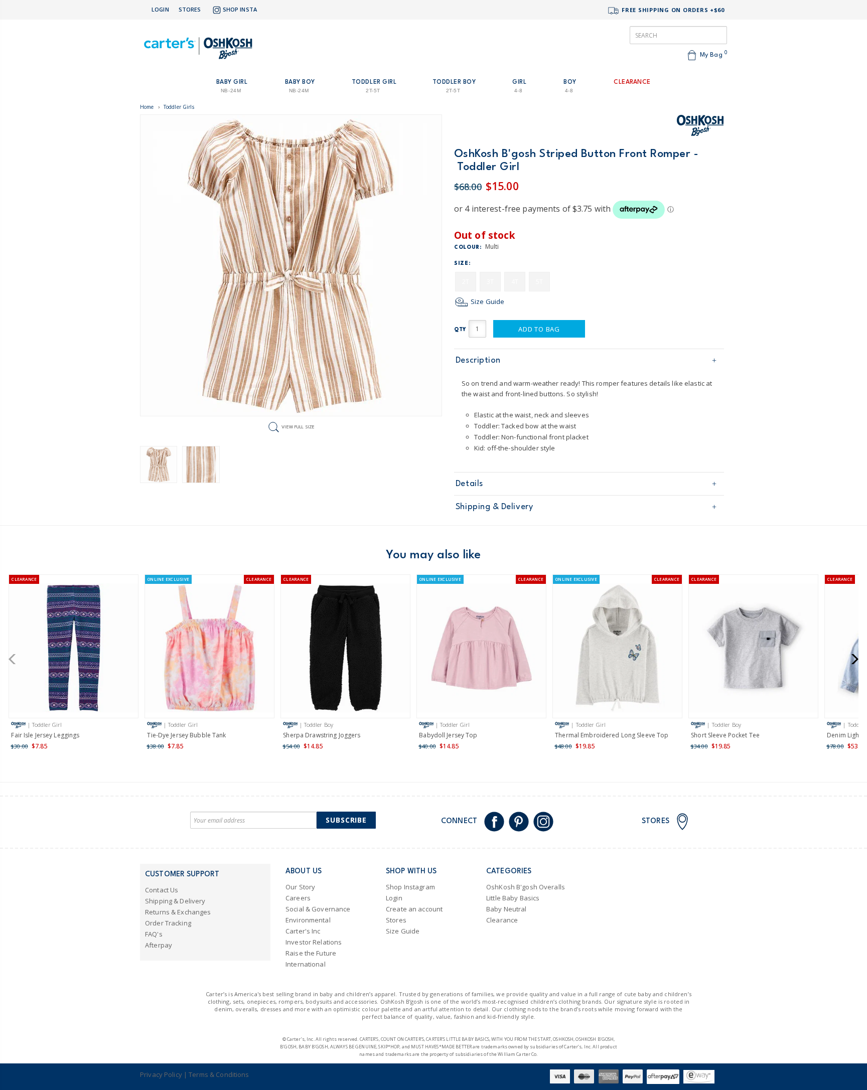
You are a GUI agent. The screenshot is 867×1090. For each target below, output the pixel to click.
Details (469, 484)
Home (147, 106)
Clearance (502, 919)
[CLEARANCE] (73, 650)
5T (539, 281)
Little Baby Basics (512, 897)
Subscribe (346, 820)
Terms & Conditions (219, 1074)
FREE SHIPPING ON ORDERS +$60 (672, 10)
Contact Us (161, 889)
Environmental (308, 919)
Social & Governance (317, 908)
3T (490, 281)
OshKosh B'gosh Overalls (525, 886)
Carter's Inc (303, 931)
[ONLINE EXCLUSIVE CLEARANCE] (209, 650)
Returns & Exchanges (178, 911)
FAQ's (154, 934)
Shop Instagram (410, 886)
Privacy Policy (161, 1074)
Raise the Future (310, 953)
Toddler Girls (179, 106)
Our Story (300, 886)
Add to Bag (539, 329)
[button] (15, 659)
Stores (190, 9)
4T (514, 281)
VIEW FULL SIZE (298, 426)
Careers (298, 897)
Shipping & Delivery (494, 507)
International (305, 964)
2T (465, 281)
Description (478, 360)
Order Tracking (168, 922)
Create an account (414, 908)
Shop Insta (240, 9)
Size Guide (486, 301)
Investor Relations (313, 942)
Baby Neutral (506, 908)
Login (160, 9)
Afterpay (158, 945)
